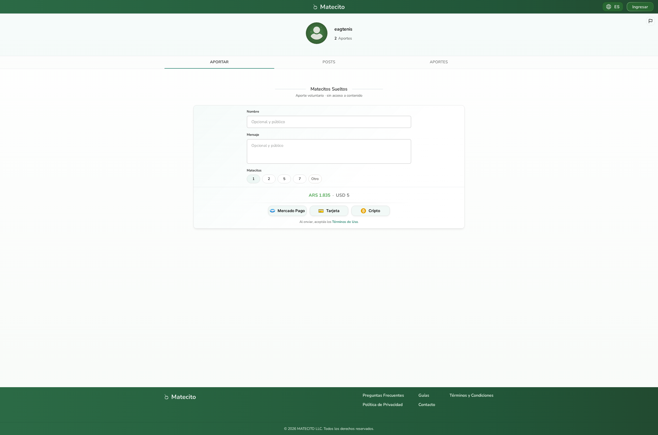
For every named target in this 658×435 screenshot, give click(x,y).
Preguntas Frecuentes (383, 395)
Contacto (426, 404)
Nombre (253, 111)
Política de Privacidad (383, 404)
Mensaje (253, 134)
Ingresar (640, 7)
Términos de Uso (345, 222)
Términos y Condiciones (472, 395)
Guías (423, 395)
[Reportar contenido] (650, 21)
